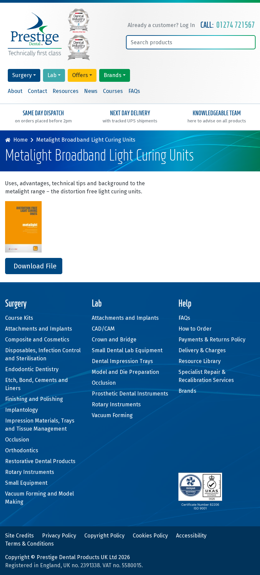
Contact (37, 91)
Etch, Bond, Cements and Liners (36, 384)
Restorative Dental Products (40, 461)
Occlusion (17, 439)
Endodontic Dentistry (32, 369)
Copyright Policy (104, 535)
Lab (52, 75)
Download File (35, 266)
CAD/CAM (103, 329)
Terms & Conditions (29, 544)
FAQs (134, 91)
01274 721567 (235, 25)
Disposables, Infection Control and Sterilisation (43, 354)
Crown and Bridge (114, 339)
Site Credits (19, 535)
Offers (80, 75)
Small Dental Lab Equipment (127, 350)
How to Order (195, 329)
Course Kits (19, 318)
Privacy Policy (59, 535)
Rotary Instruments (29, 472)
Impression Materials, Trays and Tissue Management (39, 424)
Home (20, 140)
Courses (113, 91)
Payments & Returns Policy (211, 339)
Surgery (22, 75)
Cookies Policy (150, 535)
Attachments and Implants (38, 329)
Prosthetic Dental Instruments (130, 393)
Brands (113, 75)
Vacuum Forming (112, 415)
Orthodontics (21, 450)
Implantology (21, 410)
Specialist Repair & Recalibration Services (206, 376)
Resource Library (199, 361)
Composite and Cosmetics (37, 339)
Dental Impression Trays (122, 361)
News (91, 91)
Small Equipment (26, 483)
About (15, 91)
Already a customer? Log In (161, 25)
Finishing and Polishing (34, 399)
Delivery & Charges (202, 350)
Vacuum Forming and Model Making (39, 497)
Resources (65, 91)
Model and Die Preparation (125, 372)
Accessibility (191, 535)
